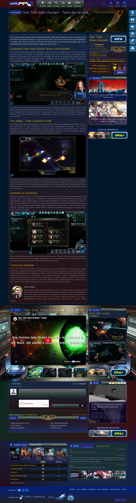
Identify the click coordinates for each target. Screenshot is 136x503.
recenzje (56, 6)
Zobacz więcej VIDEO (18, 373)
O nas (78, 489)
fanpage (124, 6)
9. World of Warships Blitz (18, 476)
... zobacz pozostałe (16, 483)
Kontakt (123, 489)
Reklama (72, 489)
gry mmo (42, 6)
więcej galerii (121, 310)
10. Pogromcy (14, 479)
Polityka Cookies (115, 489)
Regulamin (105, 489)
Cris (71, 450)
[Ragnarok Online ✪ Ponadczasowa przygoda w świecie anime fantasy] (108, 124)
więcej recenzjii (121, 78)
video (63, 6)
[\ (110, 383)
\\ (112, 383)
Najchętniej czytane (103, 446)
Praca (98, 489)
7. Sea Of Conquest (16, 469)
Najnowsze (82, 384)
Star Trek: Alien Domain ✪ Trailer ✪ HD (54, 310)
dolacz (117, 6)
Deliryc (71, 465)
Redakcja (84, 489)
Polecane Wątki (88, 446)
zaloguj (110, 6)
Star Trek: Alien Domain (99, 38)
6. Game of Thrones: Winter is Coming (22, 465)
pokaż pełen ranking (59, 445)
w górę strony (121, 499)
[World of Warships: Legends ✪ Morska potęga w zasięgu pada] (108, 99)
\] (124, 383)
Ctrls (71, 456)
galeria (69, 6)
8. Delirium (13, 472)
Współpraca (91, 489)
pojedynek (77, 6)
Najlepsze (75, 384)
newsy (49, 6)
